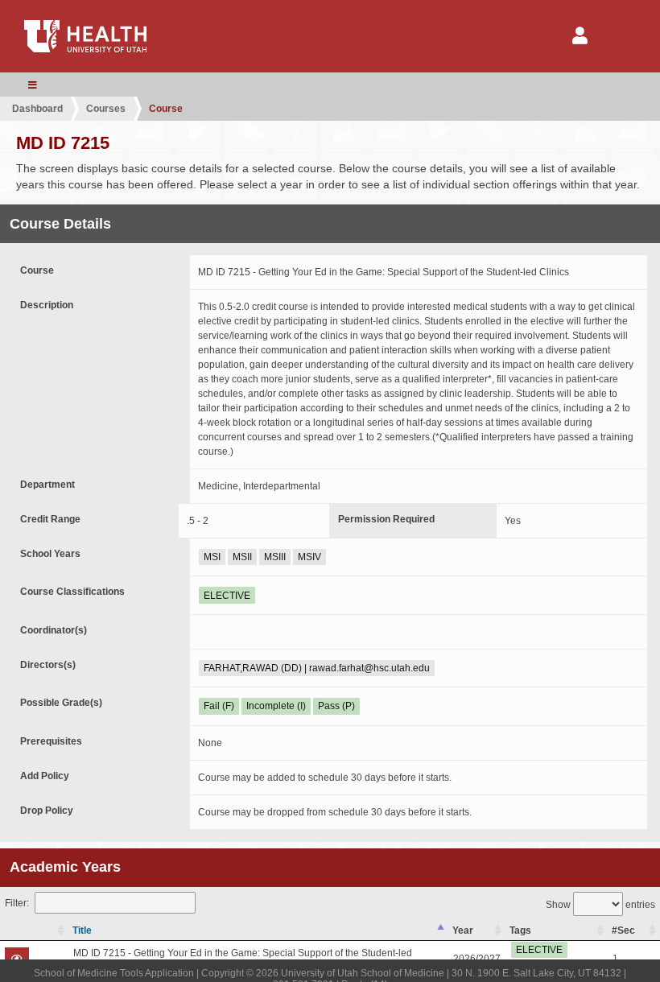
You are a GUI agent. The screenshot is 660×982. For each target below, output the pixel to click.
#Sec (623, 930)
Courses (106, 108)
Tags (520, 930)
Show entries (600, 904)
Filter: (17, 903)
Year (462, 930)
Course (166, 108)
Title (82, 930)
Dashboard (37, 108)
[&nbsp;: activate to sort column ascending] (34, 931)
